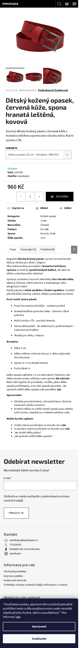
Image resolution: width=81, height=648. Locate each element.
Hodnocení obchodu (15, 580)
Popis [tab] (13, 249)
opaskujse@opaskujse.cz (23, 540)
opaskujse (23, 176)
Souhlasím (39, 639)
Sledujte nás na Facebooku (24, 549)
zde (18, 617)
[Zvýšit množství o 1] (39, 196)
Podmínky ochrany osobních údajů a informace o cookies (36, 585)
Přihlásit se (16, 513)
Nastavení (39, 626)
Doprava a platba (13, 576)
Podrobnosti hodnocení (53, 90)
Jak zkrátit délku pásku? (27, 433)
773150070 (15, 545)
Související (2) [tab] (28, 249)
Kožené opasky (48, 216)
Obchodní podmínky (15, 571)
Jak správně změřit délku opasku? (33, 436)
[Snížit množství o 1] (21, 196)
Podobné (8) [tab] (47, 249)
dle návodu (62, 378)
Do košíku (62, 196)
